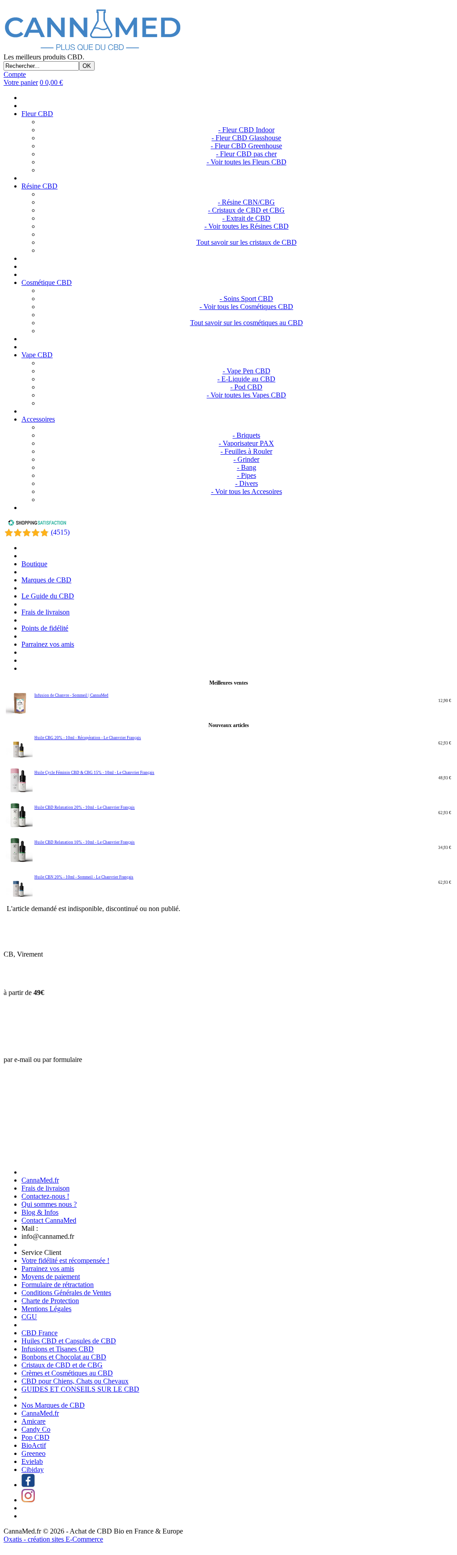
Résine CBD (39, 186)
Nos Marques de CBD (53, 1405)
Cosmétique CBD (46, 282)
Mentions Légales (46, 1309)
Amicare (33, 1421)
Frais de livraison (45, 612)
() (60, 532)
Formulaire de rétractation (57, 1284)
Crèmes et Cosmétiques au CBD (67, 1373)
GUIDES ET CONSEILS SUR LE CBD (80, 1389)
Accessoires (38, 419)
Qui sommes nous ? (49, 1204)
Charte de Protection (50, 1300)
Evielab (32, 1461)
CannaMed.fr (40, 1180)
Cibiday (32, 1469)
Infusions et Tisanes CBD (57, 1349)
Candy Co (35, 1429)
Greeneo (33, 1453)
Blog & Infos (39, 1212)
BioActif (33, 1445)
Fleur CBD (37, 113)
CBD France (39, 1333)
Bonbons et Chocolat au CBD (63, 1357)
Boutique (34, 564)
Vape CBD (37, 355)
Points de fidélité (44, 628)
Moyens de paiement (50, 1276)
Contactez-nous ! (45, 1196)
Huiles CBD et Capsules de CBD (68, 1341)
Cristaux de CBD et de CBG (62, 1365)
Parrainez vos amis (47, 644)
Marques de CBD (46, 580)
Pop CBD (35, 1437)
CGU (29, 1317)
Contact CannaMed (48, 1220)
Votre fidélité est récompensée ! (65, 1260)
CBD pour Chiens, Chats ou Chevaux (75, 1381)
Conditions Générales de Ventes (66, 1292)
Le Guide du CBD (47, 596)
